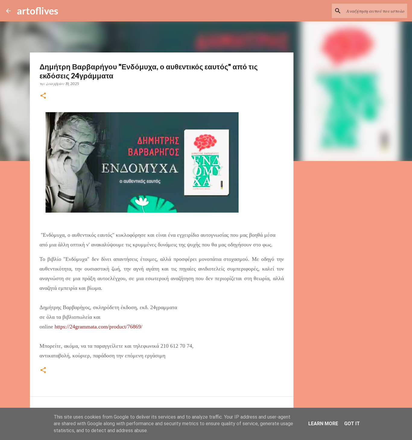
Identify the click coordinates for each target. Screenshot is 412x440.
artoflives (37, 11)
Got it (352, 423)
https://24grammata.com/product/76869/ (98, 327)
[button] (43, 96)
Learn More (323, 423)
